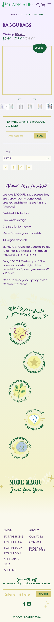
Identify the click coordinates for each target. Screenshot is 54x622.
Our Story (36, 536)
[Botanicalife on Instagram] (29, 604)
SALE (7, 564)
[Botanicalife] (18, 5)
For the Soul (13, 553)
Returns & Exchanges (37, 549)
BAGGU (20, 33)
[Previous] (19, 99)
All (23, 14)
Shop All (10, 570)
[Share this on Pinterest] (21, 167)
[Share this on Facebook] (13, 167)
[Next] (34, 99)
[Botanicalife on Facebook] (24, 604)
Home (14, 14)
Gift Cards (11, 558)
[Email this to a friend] (29, 167)
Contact (35, 542)
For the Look (13, 547)
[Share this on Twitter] (5, 167)
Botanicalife (25, 617)
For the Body (13, 542)
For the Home (13, 536)
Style (7, 152)
